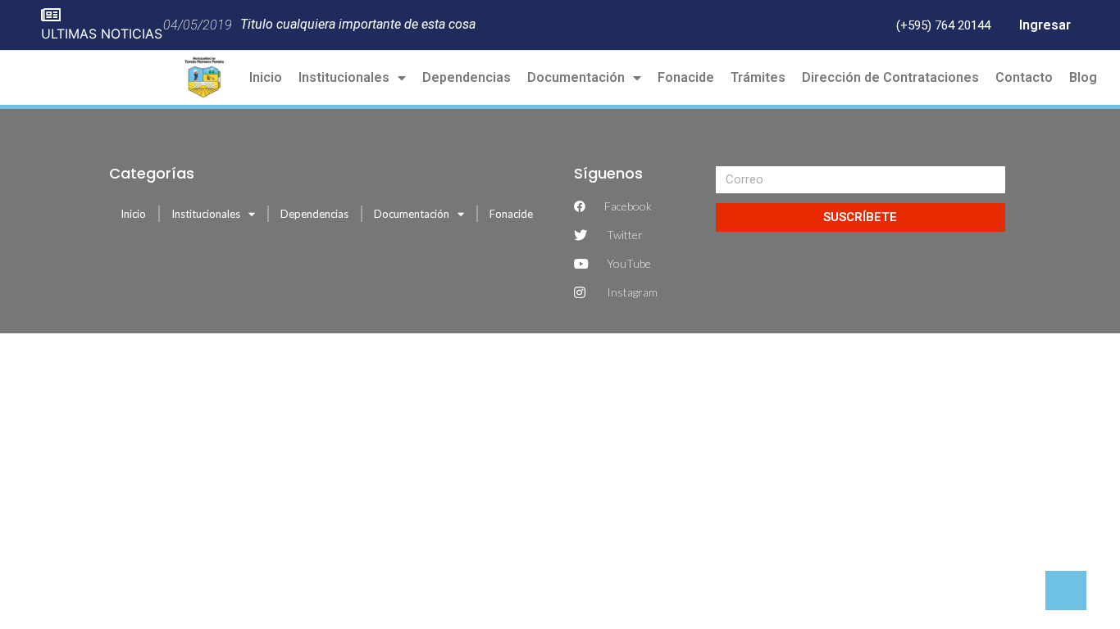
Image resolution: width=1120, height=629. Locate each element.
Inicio (265, 77)
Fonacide (686, 77)
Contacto (1024, 77)
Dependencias (466, 77)
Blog (1083, 77)
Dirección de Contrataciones (890, 77)
